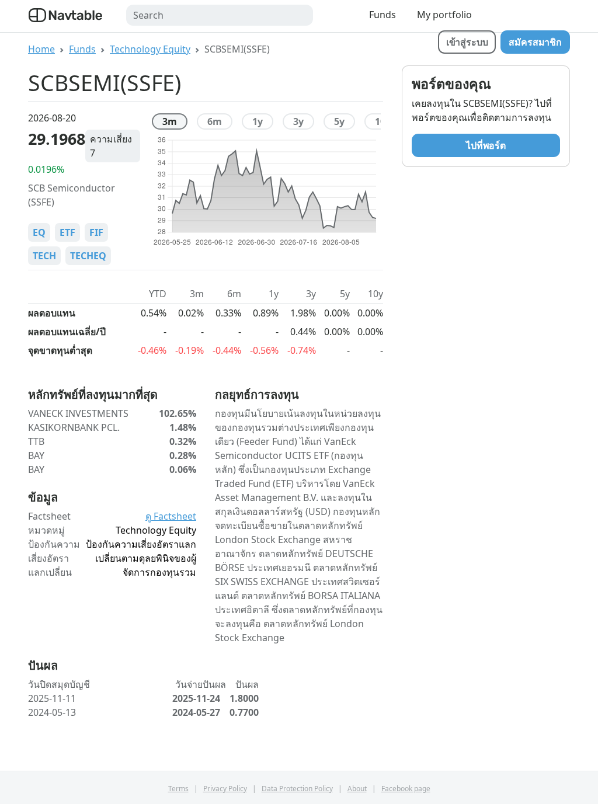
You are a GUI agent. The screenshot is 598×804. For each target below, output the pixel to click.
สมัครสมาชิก (535, 42)
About (357, 788)
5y (339, 121)
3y (298, 121)
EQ (39, 232)
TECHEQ (88, 255)
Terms (178, 788)
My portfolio (444, 14)
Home (41, 49)
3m (169, 121)
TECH (44, 255)
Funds (382, 14)
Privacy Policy (225, 788)
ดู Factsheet (170, 516)
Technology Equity (150, 49)
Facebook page (405, 788)
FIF (96, 232)
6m (214, 121)
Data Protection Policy (297, 788)
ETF (67, 232)
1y (257, 121)
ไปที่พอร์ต (486, 145)
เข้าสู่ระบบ (467, 42)
